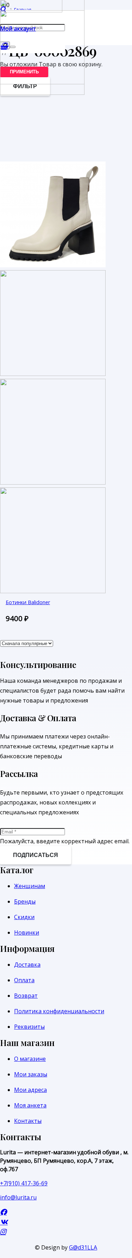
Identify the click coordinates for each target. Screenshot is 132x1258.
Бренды (25, 901)
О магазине (30, 1059)
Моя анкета (30, 1105)
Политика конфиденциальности (59, 1011)
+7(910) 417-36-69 (24, 1183)
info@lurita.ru (18, 1197)
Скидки (24, 917)
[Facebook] (3, 1212)
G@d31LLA (83, 1247)
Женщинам (29, 886)
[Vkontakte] (4, 1222)
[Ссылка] (42, 93)
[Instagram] (3, 1231)
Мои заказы (30, 1074)
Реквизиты (29, 1027)
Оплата (24, 980)
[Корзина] (4, 46)
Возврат (26, 995)
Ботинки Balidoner (28, 602)
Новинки (26, 932)
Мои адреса (30, 1090)
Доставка (27, 964)
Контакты (28, 1121)
